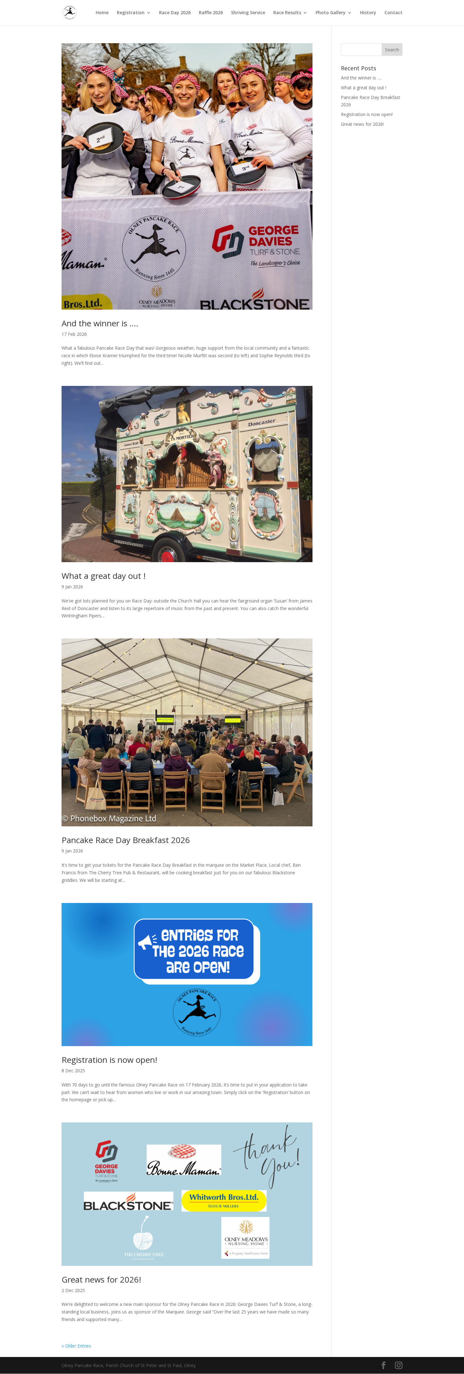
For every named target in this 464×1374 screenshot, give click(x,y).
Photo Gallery (331, 12)
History (368, 12)
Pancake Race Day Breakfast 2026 (126, 840)
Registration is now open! (109, 1059)
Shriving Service (248, 12)
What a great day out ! (104, 575)
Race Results (287, 12)
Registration (131, 12)
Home (102, 12)
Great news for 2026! (101, 1279)
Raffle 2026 (211, 12)
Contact (393, 12)
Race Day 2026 (175, 12)
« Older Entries (76, 1346)
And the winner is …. (100, 323)
